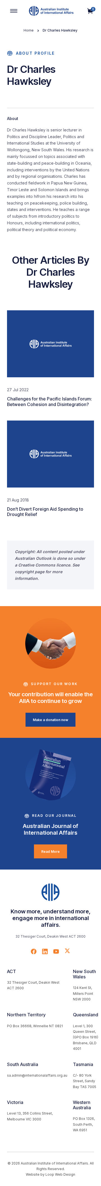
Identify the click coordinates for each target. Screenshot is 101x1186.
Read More (50, 851)
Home (29, 30)
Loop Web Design (60, 1174)
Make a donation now (50, 720)
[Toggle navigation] (13, 11)
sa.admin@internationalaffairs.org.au (37, 1075)
